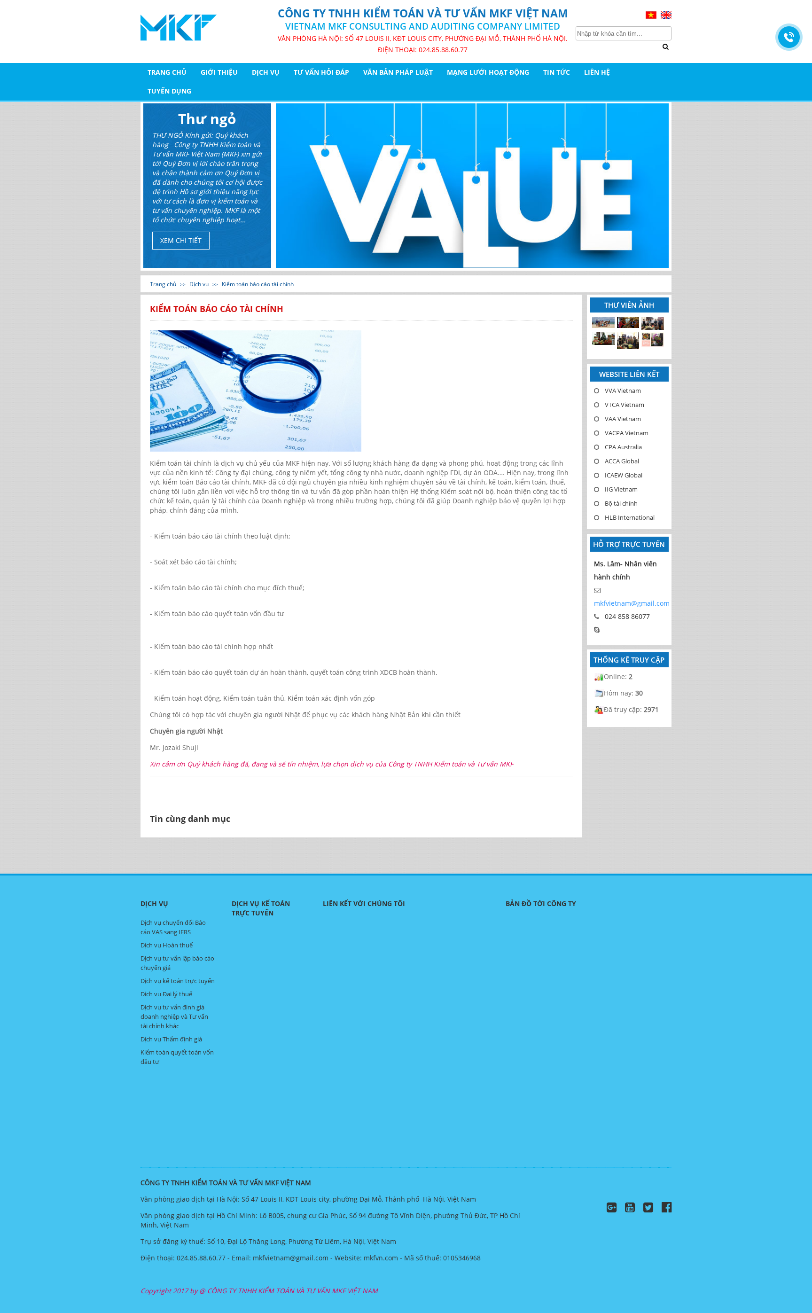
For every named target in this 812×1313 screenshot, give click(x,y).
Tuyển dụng (169, 90)
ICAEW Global (623, 475)
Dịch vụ (266, 72)
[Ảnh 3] (603, 338)
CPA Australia (623, 447)
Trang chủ (167, 72)
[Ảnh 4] (652, 324)
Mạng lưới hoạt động (488, 72)
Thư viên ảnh (629, 305)
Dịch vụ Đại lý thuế (166, 994)
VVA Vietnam (623, 390)
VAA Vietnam (623, 418)
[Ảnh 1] (652, 340)
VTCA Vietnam (624, 404)
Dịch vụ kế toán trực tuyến (178, 981)
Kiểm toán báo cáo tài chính (258, 284)
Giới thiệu (219, 72)
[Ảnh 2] (628, 340)
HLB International (630, 517)
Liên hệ (597, 72)
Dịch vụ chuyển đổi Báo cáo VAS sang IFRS (173, 927)
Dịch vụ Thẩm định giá (171, 1039)
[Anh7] (603, 323)
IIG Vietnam (621, 489)
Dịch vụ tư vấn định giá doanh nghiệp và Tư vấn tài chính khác (174, 1016)
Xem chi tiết (181, 240)
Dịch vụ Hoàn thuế (167, 945)
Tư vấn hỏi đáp (321, 72)
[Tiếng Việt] (652, 14)
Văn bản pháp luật (398, 72)
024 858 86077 (627, 616)
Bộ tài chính (621, 503)
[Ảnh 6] (628, 323)
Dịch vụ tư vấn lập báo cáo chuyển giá (177, 963)
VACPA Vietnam (626, 433)
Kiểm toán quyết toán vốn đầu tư (177, 1057)
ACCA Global (622, 461)
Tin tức (556, 72)
